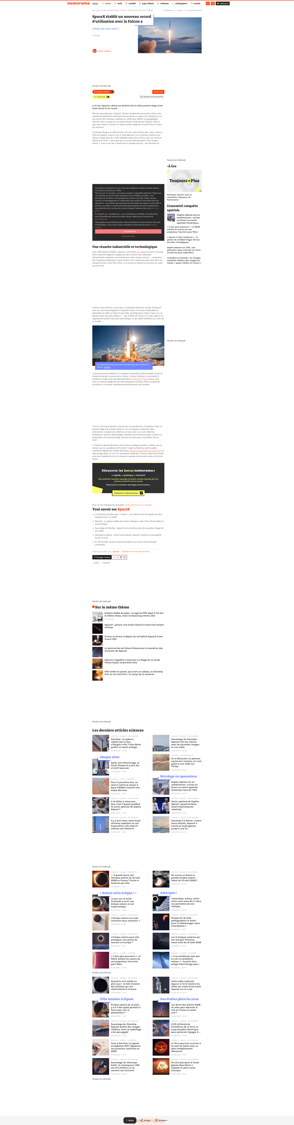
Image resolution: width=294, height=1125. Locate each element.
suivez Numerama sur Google (138, 504)
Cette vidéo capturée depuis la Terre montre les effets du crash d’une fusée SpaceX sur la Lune (186, 985)
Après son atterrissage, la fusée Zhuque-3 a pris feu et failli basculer (125, 765)
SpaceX (107, 367)
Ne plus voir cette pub (101, 86)
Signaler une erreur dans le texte (135, 551)
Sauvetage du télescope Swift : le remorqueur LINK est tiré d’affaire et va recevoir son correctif (125, 1066)
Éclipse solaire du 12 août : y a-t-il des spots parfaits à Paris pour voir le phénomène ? (126, 1008)
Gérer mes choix (128, 236)
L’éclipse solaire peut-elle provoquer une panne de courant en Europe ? (125, 940)
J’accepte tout (130, 231)
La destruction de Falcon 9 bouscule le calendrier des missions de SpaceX (134, 649)
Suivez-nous (158, 92)
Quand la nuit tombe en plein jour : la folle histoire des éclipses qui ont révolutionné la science (125, 985)
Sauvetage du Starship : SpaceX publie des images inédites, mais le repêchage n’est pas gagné (126, 1028)
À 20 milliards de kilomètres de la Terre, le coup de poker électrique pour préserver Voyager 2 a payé (185, 1028)
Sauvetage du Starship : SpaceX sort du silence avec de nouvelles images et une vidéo (185, 743)
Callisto (136, 379)
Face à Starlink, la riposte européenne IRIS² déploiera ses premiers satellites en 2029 (126, 1047)
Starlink (106, 562)
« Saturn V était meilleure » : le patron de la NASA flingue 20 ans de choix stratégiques (183, 239)
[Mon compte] (208, 3)
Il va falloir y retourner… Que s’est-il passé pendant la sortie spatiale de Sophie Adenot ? (126, 805)
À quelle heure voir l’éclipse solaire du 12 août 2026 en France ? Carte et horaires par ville (125, 879)
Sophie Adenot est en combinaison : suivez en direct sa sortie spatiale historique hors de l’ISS (188, 219)
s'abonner (224, 3)
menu (95, 3)
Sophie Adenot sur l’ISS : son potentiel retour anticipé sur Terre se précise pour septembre (184, 250)
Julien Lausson (104, 51)
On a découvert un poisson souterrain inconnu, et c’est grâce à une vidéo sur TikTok (186, 762)
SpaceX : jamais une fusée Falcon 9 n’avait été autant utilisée (134, 626)
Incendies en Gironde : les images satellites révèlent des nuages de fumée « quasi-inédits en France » (184, 260)
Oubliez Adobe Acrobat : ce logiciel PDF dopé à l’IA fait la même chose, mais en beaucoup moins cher (134, 614)
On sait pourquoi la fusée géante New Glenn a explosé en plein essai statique (185, 1066)
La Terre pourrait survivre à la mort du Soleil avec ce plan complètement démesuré (186, 1047)
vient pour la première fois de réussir (144, 450)
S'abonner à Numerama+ (126, 493)
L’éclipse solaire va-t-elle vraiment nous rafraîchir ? (125, 919)
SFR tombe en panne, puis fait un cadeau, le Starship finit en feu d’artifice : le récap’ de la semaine (134, 673)
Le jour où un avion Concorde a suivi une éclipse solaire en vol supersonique (122, 902)
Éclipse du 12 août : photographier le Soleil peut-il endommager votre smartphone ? (185, 922)
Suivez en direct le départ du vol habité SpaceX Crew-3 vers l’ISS (134, 637)
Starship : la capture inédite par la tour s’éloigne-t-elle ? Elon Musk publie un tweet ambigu (126, 743)
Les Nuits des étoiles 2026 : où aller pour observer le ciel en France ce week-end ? (186, 1008)
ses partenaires (101, 219)
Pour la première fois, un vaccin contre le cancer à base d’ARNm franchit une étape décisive (125, 786)
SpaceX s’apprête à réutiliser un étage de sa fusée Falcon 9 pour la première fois (132, 661)
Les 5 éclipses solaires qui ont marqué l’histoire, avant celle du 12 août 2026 (186, 940)
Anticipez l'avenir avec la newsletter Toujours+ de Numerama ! (179, 197)
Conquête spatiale (194, 10)
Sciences (169, 10)
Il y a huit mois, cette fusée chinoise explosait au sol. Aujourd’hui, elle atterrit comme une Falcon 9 (126, 824)
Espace (180, 10)
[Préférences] (213, 3)
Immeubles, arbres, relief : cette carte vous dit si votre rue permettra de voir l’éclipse (186, 902)
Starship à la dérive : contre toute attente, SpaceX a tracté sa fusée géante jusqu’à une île (186, 824)
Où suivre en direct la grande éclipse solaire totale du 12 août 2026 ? (184, 878)
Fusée (96, 562)
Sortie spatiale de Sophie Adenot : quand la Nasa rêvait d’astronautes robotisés (185, 805)
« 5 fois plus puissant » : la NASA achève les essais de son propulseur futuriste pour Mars (183, 229)
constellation (152, 119)
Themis (145, 379)
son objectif (141, 251)
